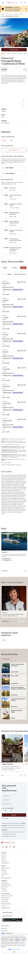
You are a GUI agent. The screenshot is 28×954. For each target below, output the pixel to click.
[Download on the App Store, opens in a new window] (7, 919)
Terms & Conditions (5, 925)
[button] (24, 2)
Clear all (9, 274)
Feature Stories (5, 882)
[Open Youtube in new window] (14, 846)
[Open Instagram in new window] (2, 846)
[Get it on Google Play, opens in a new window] (17, 919)
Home (2, 14)
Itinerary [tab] (8, 53)
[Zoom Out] (23, 104)
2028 (11, 140)
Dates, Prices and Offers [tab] (17, 53)
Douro (21, 14)
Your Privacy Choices (8, 933)
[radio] (3, 810)
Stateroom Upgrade (6, 903)
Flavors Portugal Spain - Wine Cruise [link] (9, 16)
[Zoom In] (23, 100)
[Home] (12, 3)
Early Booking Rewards (20, 274)
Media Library (4, 886)
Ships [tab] (25, 53)
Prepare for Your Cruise (7, 895)
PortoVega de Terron (14, 150)
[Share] (25, 69)
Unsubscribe (4, 890)
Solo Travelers (4, 901)
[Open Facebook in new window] (6, 846)
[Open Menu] (3, 2)
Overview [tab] (3, 53)
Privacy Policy (4, 829)
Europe (16, 14)
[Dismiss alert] (26, 9)
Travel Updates (4, 899)
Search (23, 267)
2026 (4, 140)
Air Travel (3, 905)
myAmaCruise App (5, 907)
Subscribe (3, 888)
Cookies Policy (4, 930)
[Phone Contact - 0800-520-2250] (21, 2)
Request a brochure (6, 884)
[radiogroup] (14, 810)
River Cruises (9, 14)
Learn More (17, 10)
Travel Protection (5, 897)
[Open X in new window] (10, 846)
